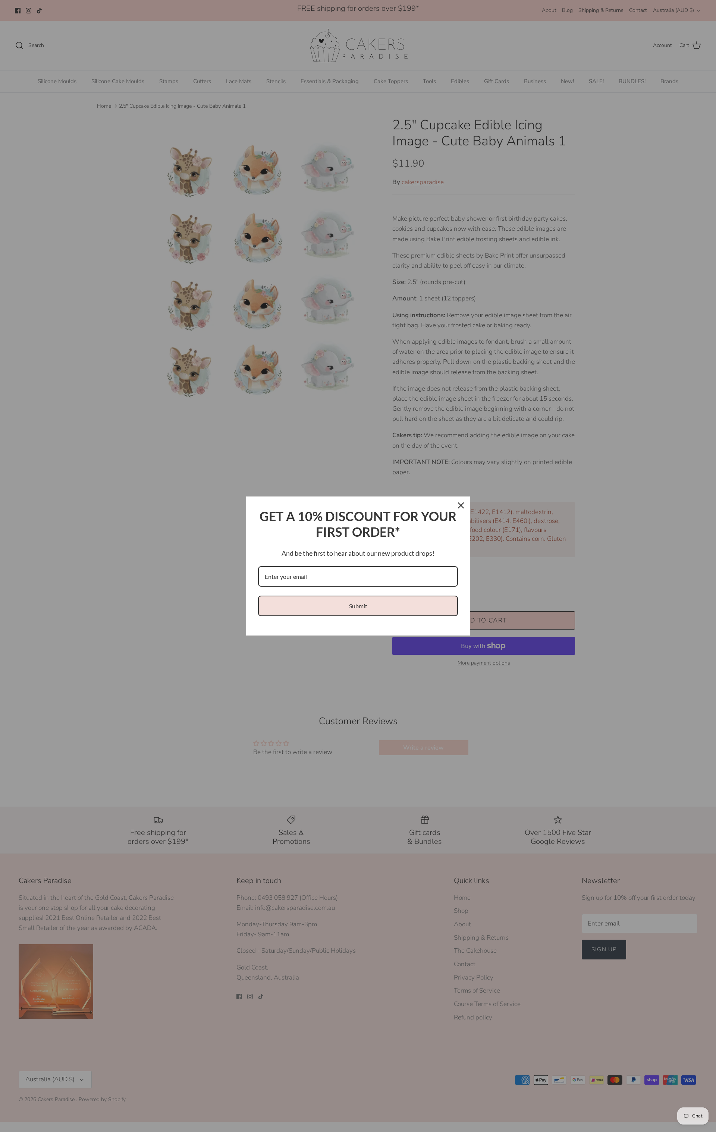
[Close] (461, 505)
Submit (358, 605)
